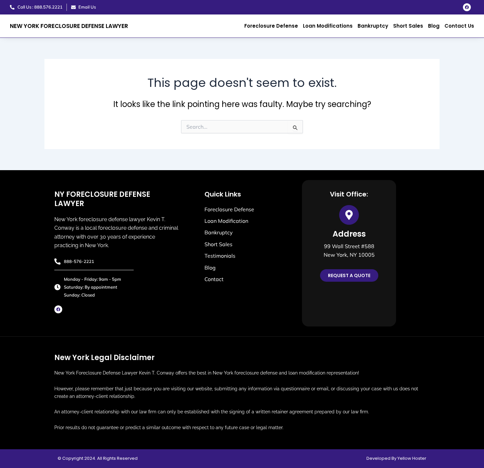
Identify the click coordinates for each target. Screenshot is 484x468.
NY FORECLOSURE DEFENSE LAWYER (102, 199)
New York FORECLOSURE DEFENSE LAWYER (69, 26)
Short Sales (408, 25)
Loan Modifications (328, 25)
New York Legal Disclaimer (104, 357)
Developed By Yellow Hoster (396, 458)
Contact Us (459, 25)
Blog (434, 25)
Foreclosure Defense (271, 25)
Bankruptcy (373, 25)
